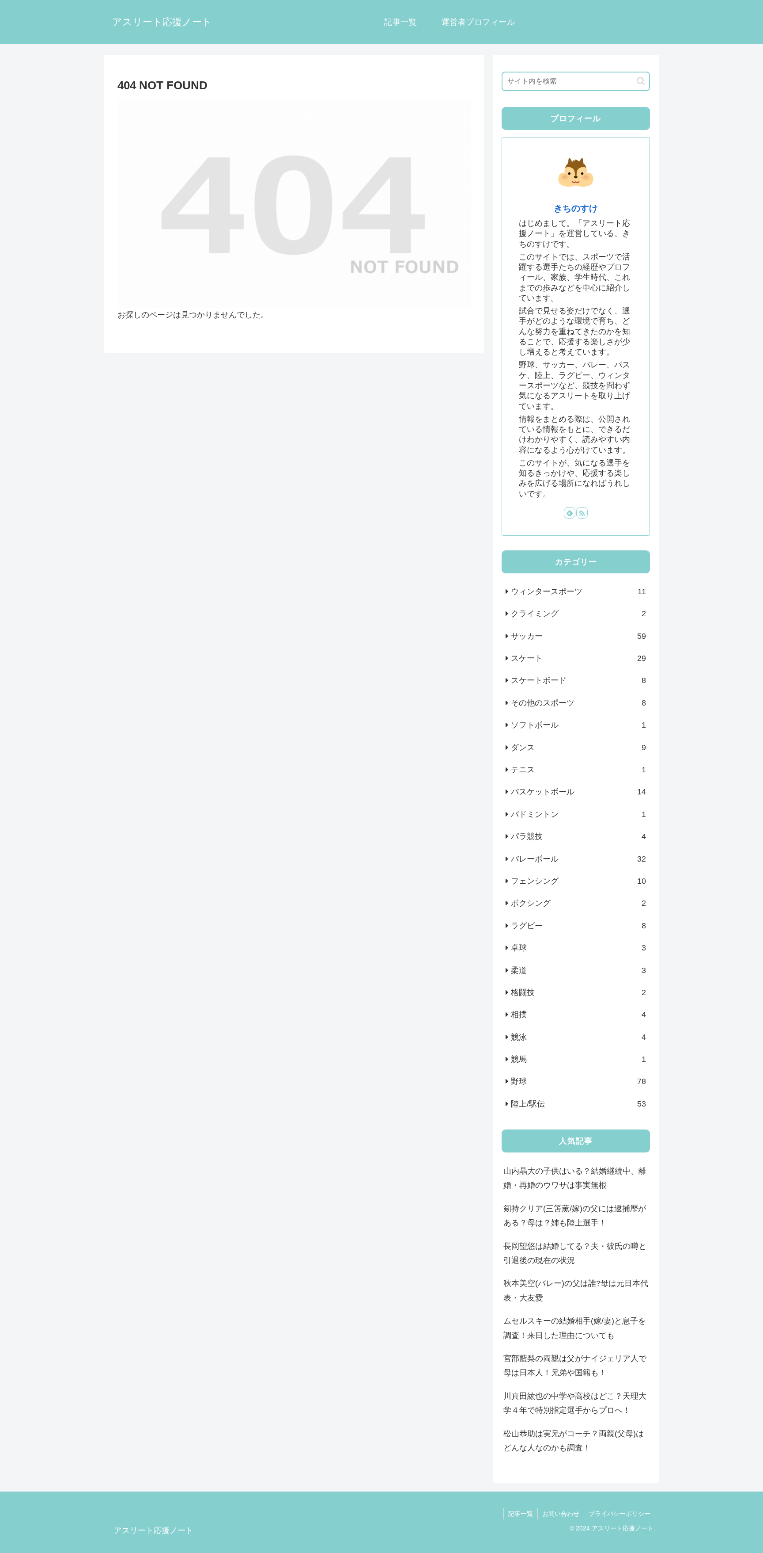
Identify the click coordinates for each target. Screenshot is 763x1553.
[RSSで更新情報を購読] (582, 513)
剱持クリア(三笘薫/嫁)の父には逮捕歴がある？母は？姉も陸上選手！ (574, 1215)
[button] (641, 81)
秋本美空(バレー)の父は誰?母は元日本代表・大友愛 (575, 1290)
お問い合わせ (560, 1513)
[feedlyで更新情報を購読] (569, 513)
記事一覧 (520, 1513)
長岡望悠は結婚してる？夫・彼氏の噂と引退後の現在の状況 (574, 1253)
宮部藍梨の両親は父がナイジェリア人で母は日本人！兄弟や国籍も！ (574, 1365)
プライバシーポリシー (619, 1513)
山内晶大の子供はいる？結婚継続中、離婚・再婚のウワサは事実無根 (574, 1178)
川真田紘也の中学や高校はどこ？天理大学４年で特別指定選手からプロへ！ (574, 1403)
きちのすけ (576, 208)
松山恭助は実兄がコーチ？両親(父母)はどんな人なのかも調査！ (573, 1440)
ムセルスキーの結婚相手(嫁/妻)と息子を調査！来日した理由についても (574, 1327)
